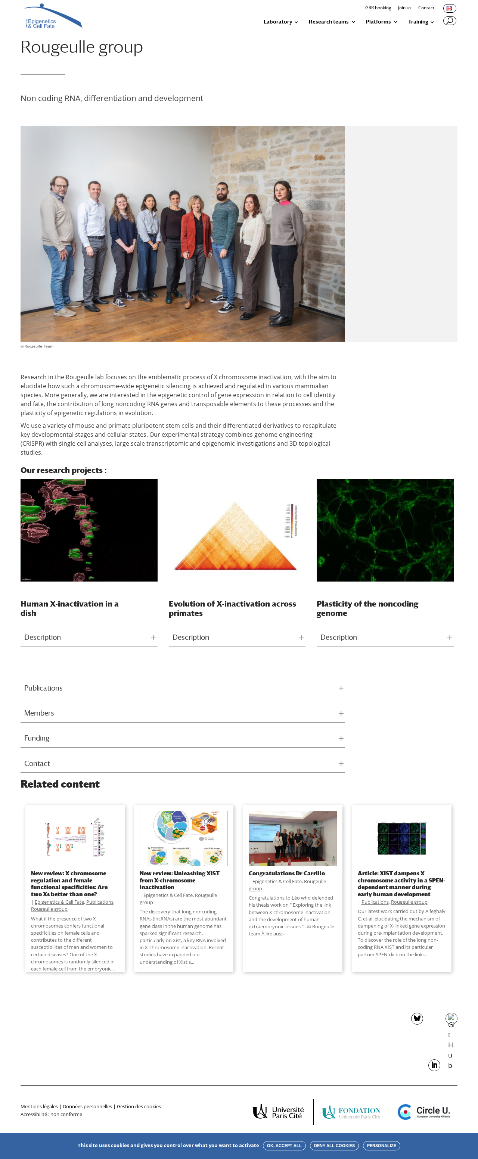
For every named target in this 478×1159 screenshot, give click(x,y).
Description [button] (42, 637)
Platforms (378, 22)
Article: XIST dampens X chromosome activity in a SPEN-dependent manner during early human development (401, 883)
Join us (405, 8)
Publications (100, 901)
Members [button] (39, 713)
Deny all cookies (334, 1145)
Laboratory (278, 22)
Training (418, 22)
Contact (426, 8)
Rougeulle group (49, 909)
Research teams (329, 22)
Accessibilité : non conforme (51, 1114)
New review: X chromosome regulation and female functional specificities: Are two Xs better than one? (69, 883)
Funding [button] (37, 738)
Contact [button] (37, 763)
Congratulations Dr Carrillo (287, 873)
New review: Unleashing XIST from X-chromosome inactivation (180, 880)
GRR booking (378, 8)
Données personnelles (87, 1106)
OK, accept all (284, 1145)
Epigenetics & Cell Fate (59, 901)
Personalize (381, 1145)
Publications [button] (43, 688)
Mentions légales (39, 1106)
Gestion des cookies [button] (139, 1106)
